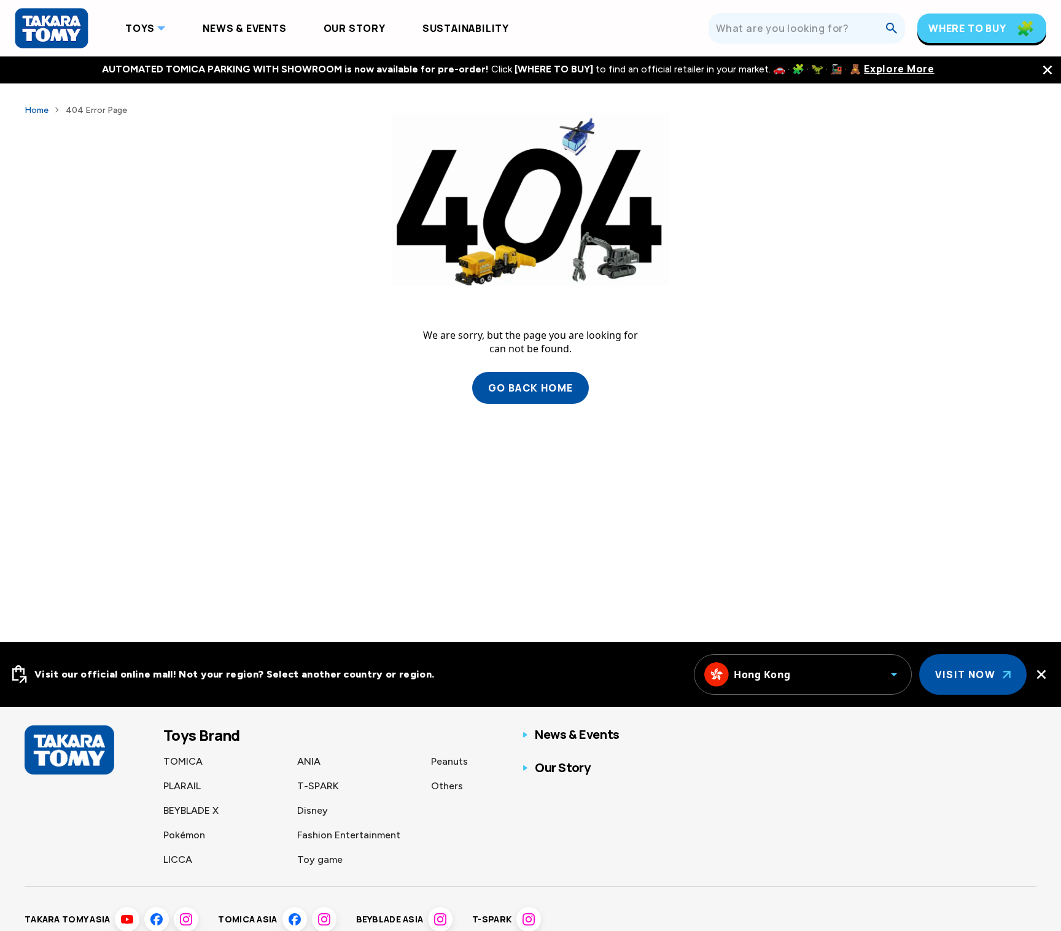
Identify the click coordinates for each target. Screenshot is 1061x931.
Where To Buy (967, 28)
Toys (140, 28)
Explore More (899, 69)
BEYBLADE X (191, 810)
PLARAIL (182, 786)
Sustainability (465, 28)
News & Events (244, 28)
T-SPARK (318, 786)
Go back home (530, 388)
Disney (312, 810)
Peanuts (449, 761)
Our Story (355, 28)
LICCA (177, 859)
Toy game (320, 859)
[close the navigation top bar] (1047, 70)
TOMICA (183, 761)
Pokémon (184, 835)
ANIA (309, 761)
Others (447, 786)
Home (37, 110)
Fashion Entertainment (348, 835)
